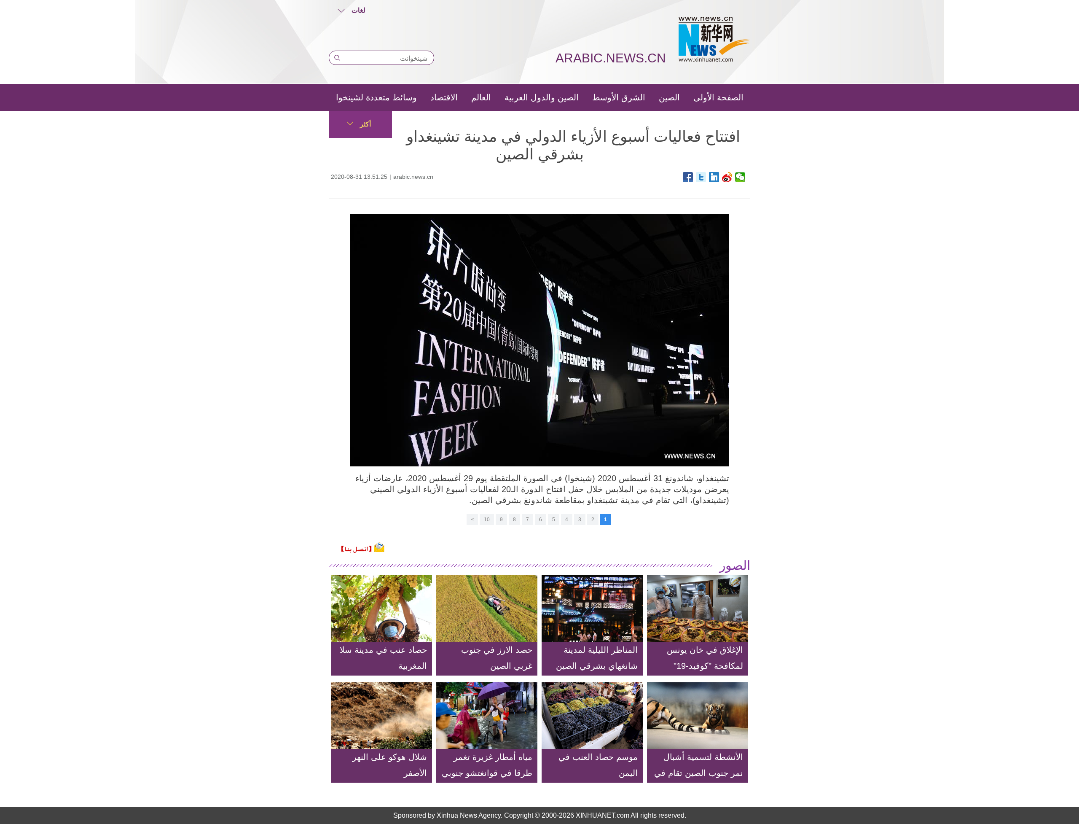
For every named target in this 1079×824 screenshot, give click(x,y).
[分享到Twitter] (701, 177)
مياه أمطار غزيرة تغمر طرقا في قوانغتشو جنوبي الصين (487, 773)
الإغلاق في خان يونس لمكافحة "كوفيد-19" (705, 658)
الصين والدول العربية (542, 97)
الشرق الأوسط (618, 97)
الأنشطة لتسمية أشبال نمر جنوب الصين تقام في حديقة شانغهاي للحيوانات (698, 773)
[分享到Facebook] (688, 177)
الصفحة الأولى (718, 97)
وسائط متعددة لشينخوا (376, 97)
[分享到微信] (740, 177)
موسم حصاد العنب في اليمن (598, 765)
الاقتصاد (444, 97)
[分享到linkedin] (714, 177)
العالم (481, 97)
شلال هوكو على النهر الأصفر (389, 765)
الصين (669, 97)
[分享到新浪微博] (727, 177)
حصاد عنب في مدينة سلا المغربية (383, 658)
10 (487, 519)
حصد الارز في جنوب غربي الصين (496, 658)
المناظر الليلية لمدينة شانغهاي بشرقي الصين (597, 658)
